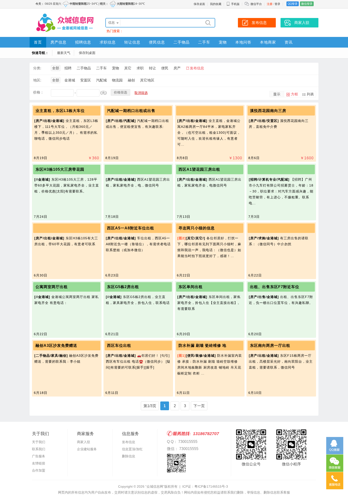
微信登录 (306, 3)
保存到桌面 (87, 53)
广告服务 (38, 456)
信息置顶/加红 (132, 449)
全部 (55, 68)
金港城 (69, 80)
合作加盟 (38, 470)
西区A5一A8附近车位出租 (130, 228)
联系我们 (38, 449)
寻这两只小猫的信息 (196, 228)
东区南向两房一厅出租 (270, 345)
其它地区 (147, 80)
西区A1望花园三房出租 (199, 169)
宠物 (223, 42)
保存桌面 (199, 4)
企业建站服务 (87, 449)
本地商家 (268, 42)
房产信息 (58, 42)
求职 (140, 68)
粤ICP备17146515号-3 (211, 486)
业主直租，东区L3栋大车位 (60, 111)
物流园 (117, 80)
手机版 (235, 4)
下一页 (199, 406)
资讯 (289, 42)
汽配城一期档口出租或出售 (131, 111)
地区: (37, 80)
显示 (276, 94)
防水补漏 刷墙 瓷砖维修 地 (202, 345)
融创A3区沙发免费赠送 (56, 345)
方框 (294, 94)
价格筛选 (120, 92)
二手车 (204, 42)
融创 (131, 80)
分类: (37, 68)
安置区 (85, 80)
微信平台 (256, 4)
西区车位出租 (119, 345)
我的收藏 (215, 4)
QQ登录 (293, 3)
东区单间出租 (190, 287)
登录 (277, 4)
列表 (310, 94)
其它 (127, 68)
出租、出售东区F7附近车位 (274, 287)
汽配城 (101, 80)
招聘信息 (83, 42)
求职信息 (108, 42)
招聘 (67, 68)
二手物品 (182, 42)
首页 (38, 42)
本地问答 (243, 42)
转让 (152, 68)
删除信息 (128, 456)
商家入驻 (83, 442)
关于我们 (38, 442)
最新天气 (63, 53)
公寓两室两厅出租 (52, 287)
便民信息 (157, 42)
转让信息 (132, 42)
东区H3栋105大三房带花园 (60, 169)
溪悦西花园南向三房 (268, 111)
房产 (177, 68)
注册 (269, 4)
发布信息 (197, 68)
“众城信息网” (154, 486)
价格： (38, 92)
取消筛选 (141, 93)
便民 (164, 68)
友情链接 (38, 463)
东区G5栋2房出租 (123, 287)
